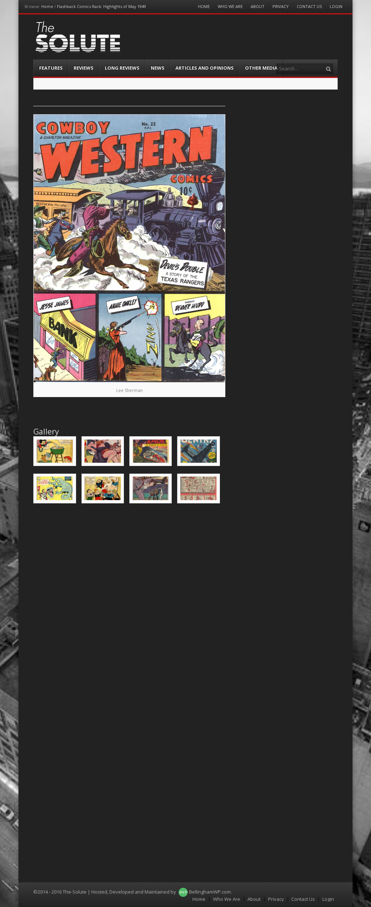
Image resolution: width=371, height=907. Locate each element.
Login (336, 6)
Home (47, 6)
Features (51, 68)
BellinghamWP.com (210, 892)
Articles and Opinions (204, 68)
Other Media (261, 68)
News (157, 68)
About (257, 6)
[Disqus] (129, 601)
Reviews (83, 68)
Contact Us (309, 6)
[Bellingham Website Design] (183, 892)
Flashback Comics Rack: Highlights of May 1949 (101, 6)
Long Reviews (122, 68)
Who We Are (230, 6)
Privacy (280, 6)
